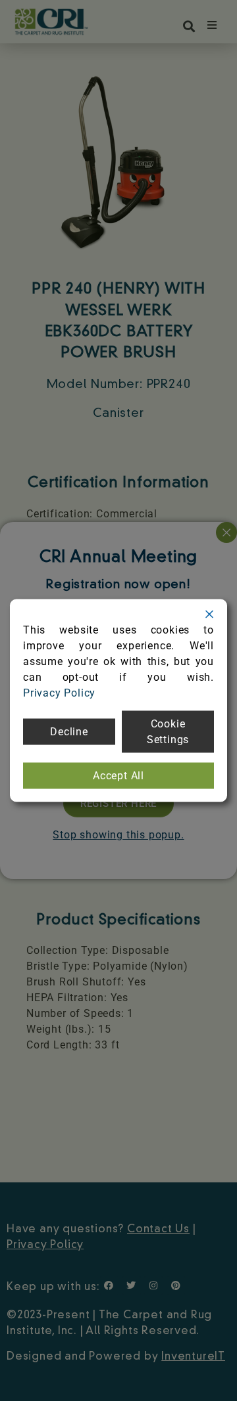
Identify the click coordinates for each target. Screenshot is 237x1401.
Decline (69, 731)
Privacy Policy (59, 693)
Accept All (118, 775)
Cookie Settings (168, 732)
